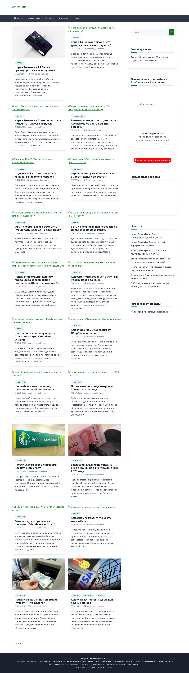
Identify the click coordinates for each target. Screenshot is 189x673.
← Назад (18, 643)
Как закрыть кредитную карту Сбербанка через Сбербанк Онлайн (35, 336)
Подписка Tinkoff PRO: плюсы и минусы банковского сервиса (35, 175)
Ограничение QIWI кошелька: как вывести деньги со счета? (92, 175)
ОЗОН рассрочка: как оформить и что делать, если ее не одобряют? (38, 228)
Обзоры (49, 18)
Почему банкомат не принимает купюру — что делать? (36, 601)
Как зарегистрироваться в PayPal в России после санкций (94, 278)
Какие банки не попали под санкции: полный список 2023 (34, 388)
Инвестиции (34, 18)
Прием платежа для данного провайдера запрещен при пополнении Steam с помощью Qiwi (38, 280)
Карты (76, 18)
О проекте (86, 658)
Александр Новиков (39, 74)
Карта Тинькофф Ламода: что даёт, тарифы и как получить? (91, 43)
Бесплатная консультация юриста (152, 160)
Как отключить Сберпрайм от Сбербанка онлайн (91, 331)
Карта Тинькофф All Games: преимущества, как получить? (35, 69)
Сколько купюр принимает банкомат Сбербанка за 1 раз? (35, 523)
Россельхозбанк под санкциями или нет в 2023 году (36, 466)
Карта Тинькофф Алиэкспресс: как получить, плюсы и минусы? (38, 122)
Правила (95, 658)
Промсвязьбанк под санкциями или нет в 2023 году (92, 388)
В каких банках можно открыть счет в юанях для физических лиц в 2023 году (94, 468)
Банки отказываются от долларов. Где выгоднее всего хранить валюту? (94, 123)
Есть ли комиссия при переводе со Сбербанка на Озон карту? (94, 228)
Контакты (103, 658)
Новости (18, 18)
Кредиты (63, 18)
